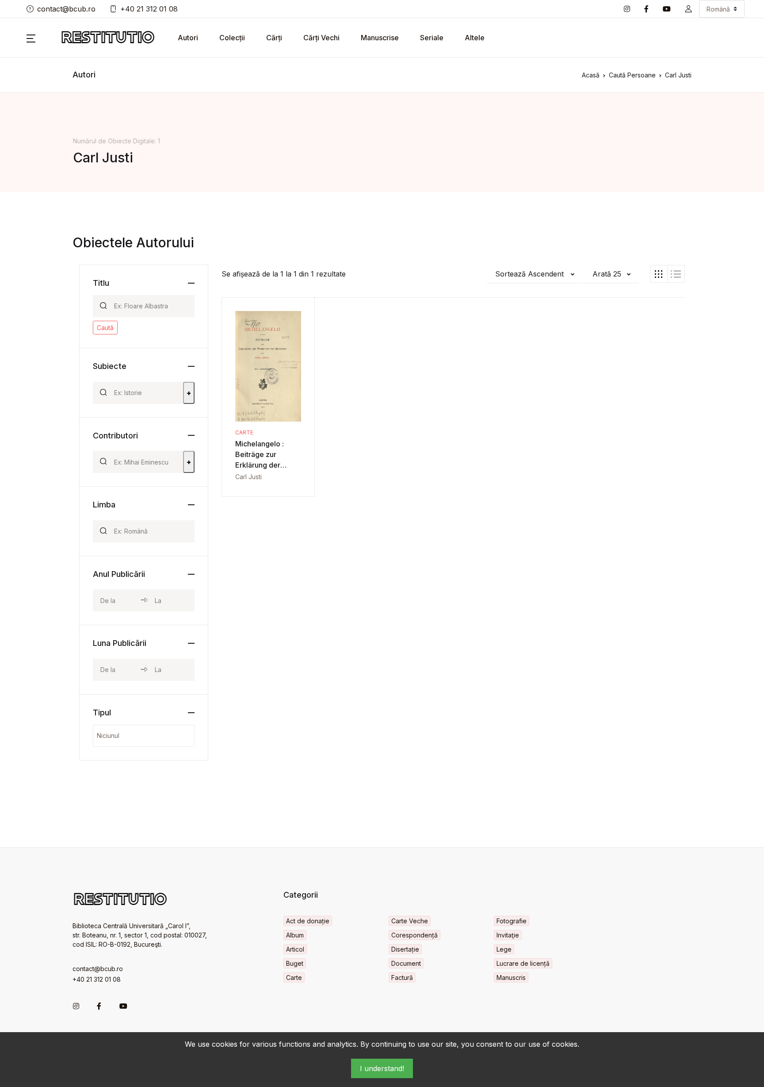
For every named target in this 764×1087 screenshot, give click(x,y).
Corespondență (414, 935)
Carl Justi (248, 476)
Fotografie (512, 921)
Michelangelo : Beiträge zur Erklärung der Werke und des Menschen (260, 465)
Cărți (274, 37)
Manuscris (511, 977)
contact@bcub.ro (66, 8)
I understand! (382, 1068)
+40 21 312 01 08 (149, 8)
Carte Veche (409, 921)
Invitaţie (508, 935)
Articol (295, 949)
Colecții (232, 37)
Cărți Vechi (321, 37)
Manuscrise (380, 37)
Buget (294, 963)
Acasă (591, 75)
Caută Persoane (632, 75)
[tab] (658, 273)
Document (406, 963)
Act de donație (307, 921)
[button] (688, 9)
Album (295, 935)
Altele (475, 37)
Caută (105, 327)
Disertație (405, 949)
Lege (504, 949)
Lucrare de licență (523, 963)
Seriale (431, 37)
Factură (402, 977)
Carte (244, 432)
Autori (188, 37)
